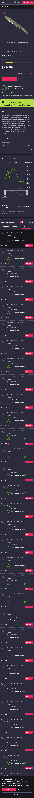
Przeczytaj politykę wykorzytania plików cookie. (15, 785)
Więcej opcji (15, 794)
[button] (23, 43)
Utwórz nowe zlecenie (24, 206)
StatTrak (28, 222)
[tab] (6, 227)
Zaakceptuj (9, 789)
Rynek (19, 2)
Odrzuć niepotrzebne (24, 789)
